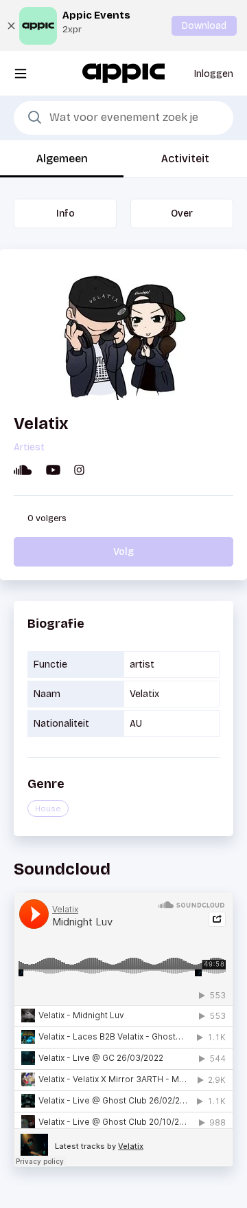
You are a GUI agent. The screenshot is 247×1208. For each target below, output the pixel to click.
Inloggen (213, 74)
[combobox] (123, 118)
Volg (123, 552)
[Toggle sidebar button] (20, 73)
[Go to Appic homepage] (123, 72)
